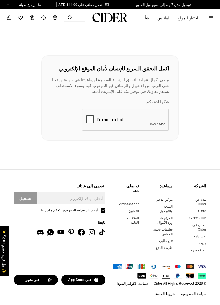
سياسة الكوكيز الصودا (132, 283)
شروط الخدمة (165, 293)
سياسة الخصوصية (193, 293)
